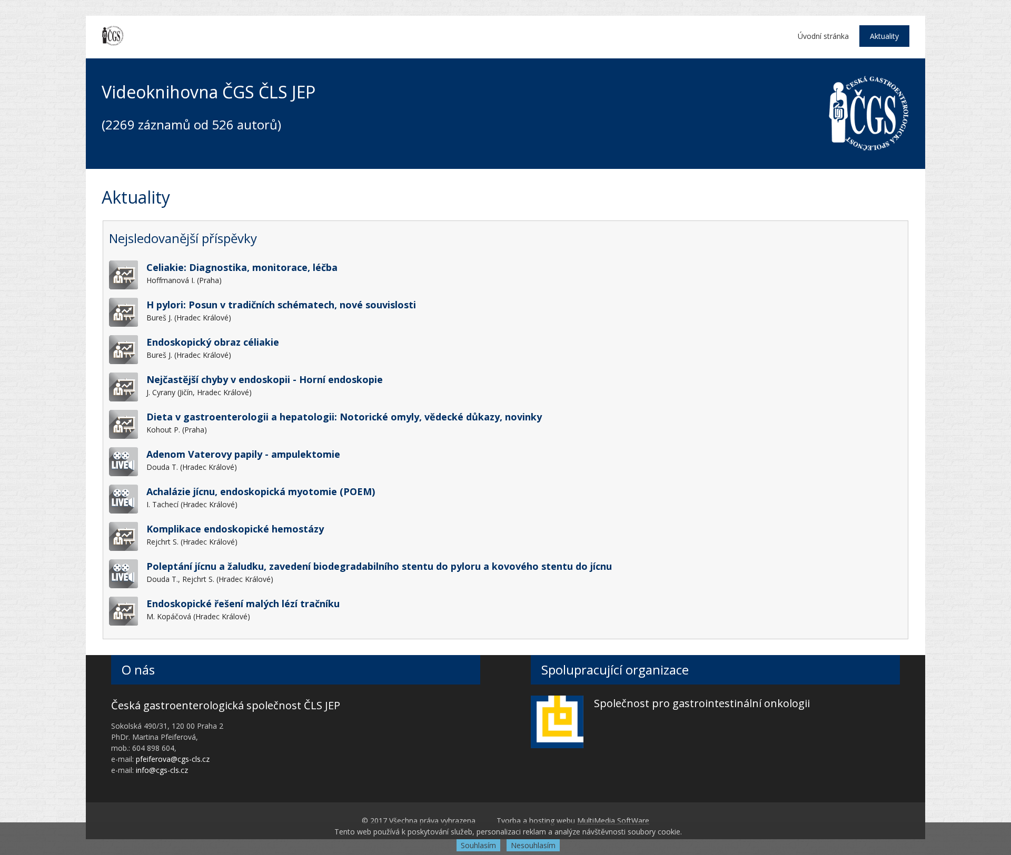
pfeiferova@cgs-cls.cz (173, 759)
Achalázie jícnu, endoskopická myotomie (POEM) (260, 491)
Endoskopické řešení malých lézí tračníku (243, 603)
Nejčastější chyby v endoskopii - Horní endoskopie (264, 379)
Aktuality (884, 36)
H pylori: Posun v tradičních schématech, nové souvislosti (281, 304)
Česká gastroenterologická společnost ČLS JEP (225, 705)
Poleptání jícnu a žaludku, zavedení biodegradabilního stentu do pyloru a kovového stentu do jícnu (379, 566)
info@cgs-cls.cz (162, 770)
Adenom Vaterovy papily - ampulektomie (243, 454)
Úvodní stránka (823, 36)
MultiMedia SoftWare (613, 821)
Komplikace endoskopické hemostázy (235, 528)
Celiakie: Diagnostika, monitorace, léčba (242, 267)
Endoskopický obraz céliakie (212, 342)
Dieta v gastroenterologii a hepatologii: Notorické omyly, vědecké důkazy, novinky (344, 416)
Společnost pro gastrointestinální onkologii (702, 703)
